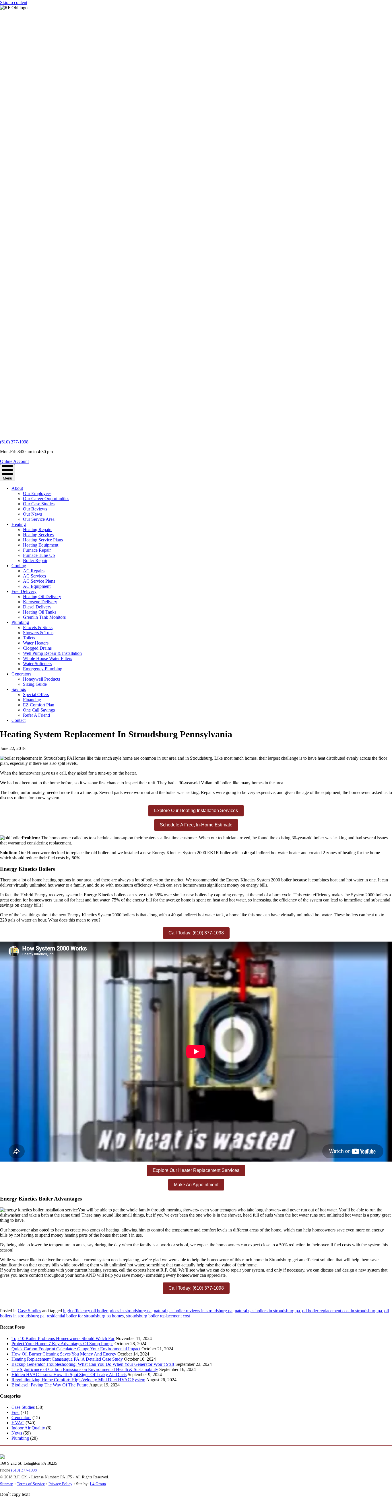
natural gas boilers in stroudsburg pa (267, 1310)
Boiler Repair (35, 560)
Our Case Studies (39, 503)
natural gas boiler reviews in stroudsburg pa (193, 1310)
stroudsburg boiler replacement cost (158, 1315)
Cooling (18, 565)
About (17, 488)
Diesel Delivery (37, 606)
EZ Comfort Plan (38, 704)
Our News (32, 514)
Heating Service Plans (43, 539)
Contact (18, 720)
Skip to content (13, 2)
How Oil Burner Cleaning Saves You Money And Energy (63, 1353)
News (16, 1433)
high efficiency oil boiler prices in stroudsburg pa (107, 1310)
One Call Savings (39, 710)
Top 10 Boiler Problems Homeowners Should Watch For (63, 1338)
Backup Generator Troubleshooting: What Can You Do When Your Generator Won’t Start (92, 1364)
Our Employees (37, 493)
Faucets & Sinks (38, 627)
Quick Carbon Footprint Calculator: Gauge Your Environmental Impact (75, 1348)
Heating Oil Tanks (39, 612)
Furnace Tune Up (39, 555)
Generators (21, 673)
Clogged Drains (37, 648)
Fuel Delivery (23, 591)
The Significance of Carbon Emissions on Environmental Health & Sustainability (84, 1369)
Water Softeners (37, 663)
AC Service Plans (39, 581)
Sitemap (6, 1484)
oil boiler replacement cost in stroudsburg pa (342, 1310)
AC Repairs (33, 570)
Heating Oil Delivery (42, 596)
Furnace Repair (37, 550)
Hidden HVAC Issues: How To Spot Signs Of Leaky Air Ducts (69, 1374)
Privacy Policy (60, 1484)
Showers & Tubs (38, 632)
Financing (32, 699)
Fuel (15, 1412)
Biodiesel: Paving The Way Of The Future (49, 1384)
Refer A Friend (36, 715)
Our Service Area (39, 519)
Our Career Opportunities (46, 498)
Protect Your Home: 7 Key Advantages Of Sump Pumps (62, 1343)
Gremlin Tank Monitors (44, 617)
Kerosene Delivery (40, 601)
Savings (18, 689)
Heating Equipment (40, 545)
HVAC (17, 1422)
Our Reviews (35, 508)
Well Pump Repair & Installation (52, 653)
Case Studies (29, 1310)
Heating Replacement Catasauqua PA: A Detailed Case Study (67, 1359)
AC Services (34, 575)
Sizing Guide (35, 684)
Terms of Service (31, 1484)
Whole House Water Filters (47, 658)
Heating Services (38, 534)
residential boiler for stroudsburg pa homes (85, 1315)
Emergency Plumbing (42, 668)
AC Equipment (37, 586)
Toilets (29, 637)
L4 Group (98, 1484)
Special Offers (36, 694)
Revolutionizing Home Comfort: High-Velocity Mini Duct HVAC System (78, 1379)
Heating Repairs (37, 529)
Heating (18, 524)
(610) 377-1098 (14, 441)
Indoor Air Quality (28, 1427)
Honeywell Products (41, 679)
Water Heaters (35, 643)
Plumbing (20, 622)
